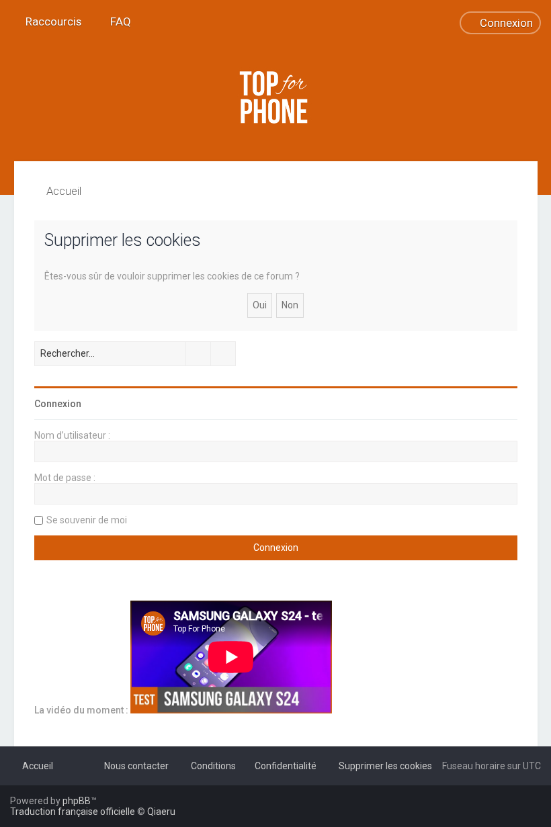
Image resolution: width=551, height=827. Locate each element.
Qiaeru (161, 811)
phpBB (76, 800)
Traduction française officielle (72, 811)
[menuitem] (114, 21)
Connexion (57, 403)
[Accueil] (275, 97)
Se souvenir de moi (86, 520)
